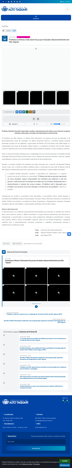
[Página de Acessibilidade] (20, 1)
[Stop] (38, 119)
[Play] (34, 119)
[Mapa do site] (17, 1)
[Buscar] (67, 9)
